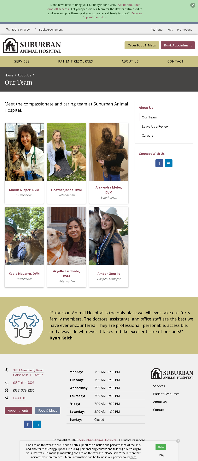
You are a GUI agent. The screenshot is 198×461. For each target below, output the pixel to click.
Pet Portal (157, 29)
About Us (130, 61)
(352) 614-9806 (23, 382)
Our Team (149, 117)
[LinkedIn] (168, 163)
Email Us (19, 398)
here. (134, 457)
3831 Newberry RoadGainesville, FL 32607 (28, 372)
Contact (175, 61)
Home (9, 75)
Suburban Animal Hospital (98, 440)
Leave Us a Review (155, 126)
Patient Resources (75, 61)
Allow (160, 447)
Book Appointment (178, 45)
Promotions (184, 29)
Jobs (170, 29)
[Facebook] (159, 163)
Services (22, 61)
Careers (147, 135)
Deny (161, 455)
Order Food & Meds (142, 45)
